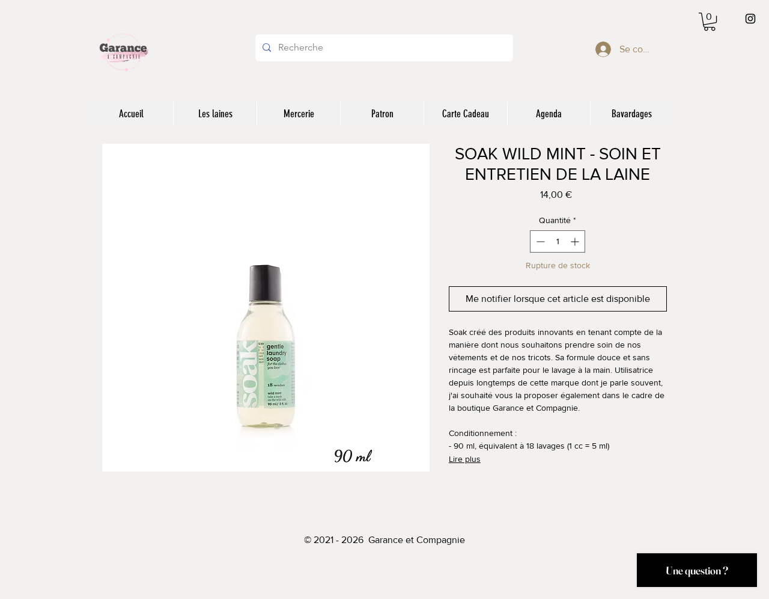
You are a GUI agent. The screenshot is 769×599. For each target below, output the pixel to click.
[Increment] (575, 241)
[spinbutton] (557, 241)
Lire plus (465, 459)
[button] (709, 22)
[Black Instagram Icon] (750, 18)
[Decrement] (539, 241)
